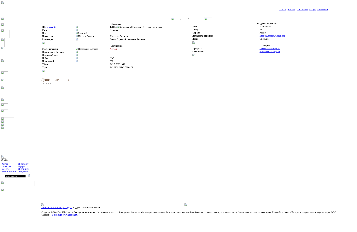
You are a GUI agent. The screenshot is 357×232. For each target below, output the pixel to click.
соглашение (322, 9)
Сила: (5, 164)
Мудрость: (23, 166)
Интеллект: (24, 164)
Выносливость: (9, 171)
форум (312, 9)
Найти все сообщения (270, 51)
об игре (282, 9)
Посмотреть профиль (270, 48)
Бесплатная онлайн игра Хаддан (56, 207)
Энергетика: (24, 171)
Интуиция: (23, 169)
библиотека (302, 9)
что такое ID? (50, 27)
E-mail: (65, 215)
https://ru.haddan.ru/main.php (272, 36)
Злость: (6, 169)
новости (291, 9)
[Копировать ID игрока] (129, 27)
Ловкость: (7, 166)
